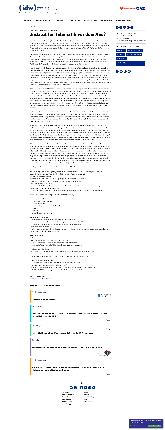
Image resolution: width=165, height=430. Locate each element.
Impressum (86, 394)
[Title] (124, 27)
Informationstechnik (134, 54)
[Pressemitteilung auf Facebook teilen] (117, 71)
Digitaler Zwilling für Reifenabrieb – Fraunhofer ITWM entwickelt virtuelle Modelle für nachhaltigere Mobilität (70, 315)
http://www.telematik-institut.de (40, 279)
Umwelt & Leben (75, 21)
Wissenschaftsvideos (124, 21)
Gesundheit (59, 21)
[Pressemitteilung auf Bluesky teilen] (121, 71)
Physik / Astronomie (135, 50)
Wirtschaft (120, 54)
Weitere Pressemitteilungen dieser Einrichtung (130, 41)
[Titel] (117, 27)
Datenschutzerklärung (89, 397)
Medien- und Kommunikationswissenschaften (127, 63)
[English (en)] (137, 8)
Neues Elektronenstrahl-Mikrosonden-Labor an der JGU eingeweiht (63, 332)
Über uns (86, 392)
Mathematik (121, 50)
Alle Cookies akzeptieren (154, 426)
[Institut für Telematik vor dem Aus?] (120, 27)
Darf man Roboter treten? (43, 299)
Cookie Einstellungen (88, 401)
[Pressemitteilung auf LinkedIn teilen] (125, 71)
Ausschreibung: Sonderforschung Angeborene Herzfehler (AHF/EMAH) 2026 (67, 347)
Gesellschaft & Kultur (43, 21)
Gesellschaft (121, 58)
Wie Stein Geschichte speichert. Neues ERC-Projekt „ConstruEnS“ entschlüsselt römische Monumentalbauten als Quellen (68, 368)
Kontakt (85, 399)
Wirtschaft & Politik (90, 21)
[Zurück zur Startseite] (38, 9)
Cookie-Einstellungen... (136, 426)
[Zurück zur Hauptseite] (142, 8)
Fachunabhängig (106, 21)
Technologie (27, 21)
